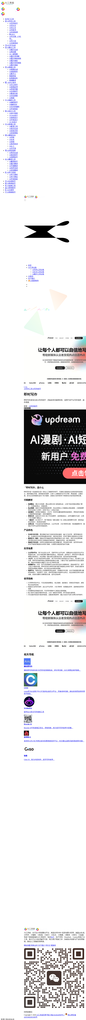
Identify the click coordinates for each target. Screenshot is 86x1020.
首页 (29, 265)
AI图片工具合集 (38, 274)
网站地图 (27, 945)
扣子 (52, 937)
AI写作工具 (28, 389)
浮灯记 (47, 945)
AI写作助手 (36, 389)
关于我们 (31, 278)
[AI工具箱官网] (35, 198)
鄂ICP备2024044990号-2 (55, 1015)
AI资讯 (30, 276)
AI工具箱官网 (41, 1015)
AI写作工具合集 (38, 270)
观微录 (53, 945)
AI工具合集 (32, 267)
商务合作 (34, 945)
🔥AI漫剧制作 (33, 281)
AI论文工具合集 (38, 272)
